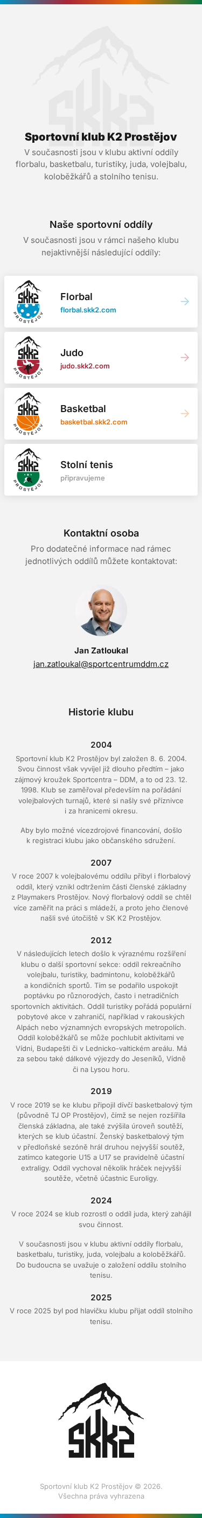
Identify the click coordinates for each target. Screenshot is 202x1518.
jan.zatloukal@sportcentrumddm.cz (101, 664)
